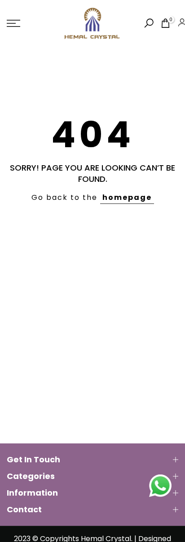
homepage (127, 197)
